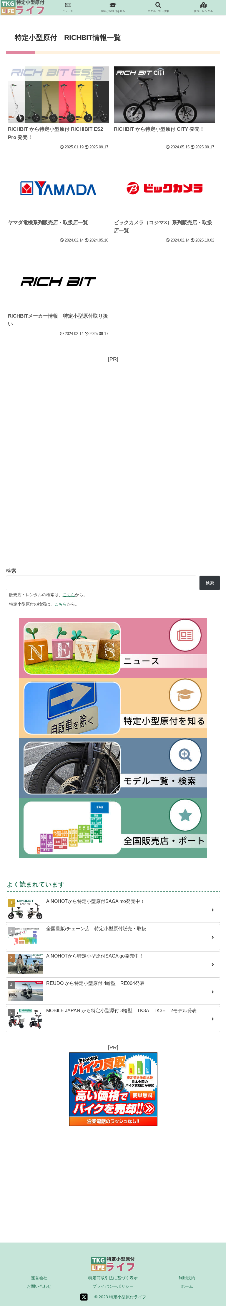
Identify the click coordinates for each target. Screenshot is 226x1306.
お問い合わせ (39, 1286)
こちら (69, 594)
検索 (11, 571)
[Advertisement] (113, 405)
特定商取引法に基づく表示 (113, 1277)
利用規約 (187, 1277)
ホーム (187, 1286)
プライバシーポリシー (113, 1286)
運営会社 (39, 1277)
